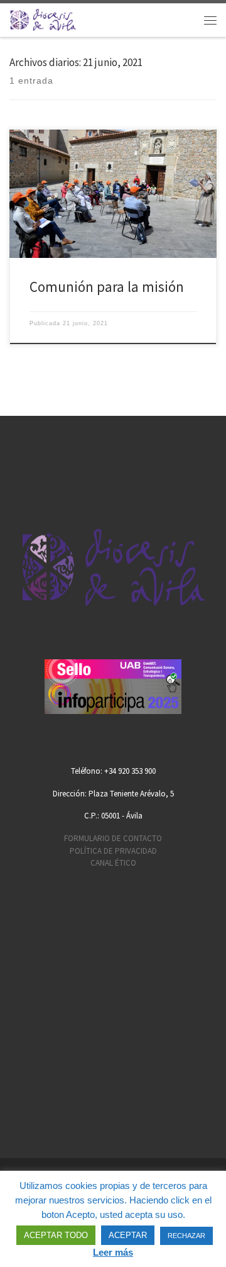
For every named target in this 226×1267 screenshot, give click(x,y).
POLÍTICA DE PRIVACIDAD (113, 851)
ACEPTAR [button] (128, 1235)
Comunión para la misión (107, 287)
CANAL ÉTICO (113, 862)
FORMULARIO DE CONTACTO (113, 838)
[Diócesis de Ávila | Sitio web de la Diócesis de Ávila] (43, 18)
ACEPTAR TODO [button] (56, 1235)
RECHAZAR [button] (186, 1235)
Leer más (113, 1252)
